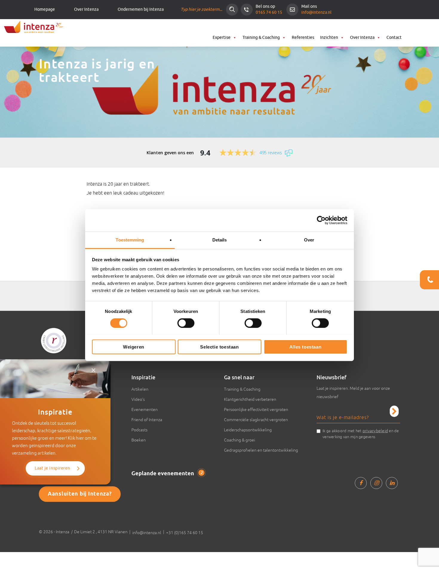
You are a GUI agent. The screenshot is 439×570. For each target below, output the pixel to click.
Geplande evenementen (166, 473)
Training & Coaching (261, 37)
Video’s (138, 399)
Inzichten (329, 37)
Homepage (44, 9)
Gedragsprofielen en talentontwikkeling (261, 450)
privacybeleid (375, 430)
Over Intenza (86, 9)
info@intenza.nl (316, 12)
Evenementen (144, 409)
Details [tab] (219, 239)
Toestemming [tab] (130, 239)
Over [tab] (309, 239)
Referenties (303, 37)
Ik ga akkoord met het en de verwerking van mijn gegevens (361, 433)
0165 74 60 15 (269, 12)
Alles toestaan (305, 346)
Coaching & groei (239, 440)
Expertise (222, 37)
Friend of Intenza (146, 420)
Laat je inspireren (52, 468)
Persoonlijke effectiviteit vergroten (256, 409)
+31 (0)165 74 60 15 (184, 532)
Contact (394, 37)
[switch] (185, 323)
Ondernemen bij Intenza (141, 9)
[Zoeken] (232, 10)
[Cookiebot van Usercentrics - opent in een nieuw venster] (321, 220)
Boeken (138, 440)
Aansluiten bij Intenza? (80, 494)
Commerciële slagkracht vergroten (256, 420)
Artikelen (139, 389)
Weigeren (133, 346)
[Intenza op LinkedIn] (392, 483)
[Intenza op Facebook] (361, 483)
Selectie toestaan (219, 346)
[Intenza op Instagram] (376, 483)
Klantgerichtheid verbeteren (250, 399)
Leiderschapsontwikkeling (248, 430)
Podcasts (139, 430)
